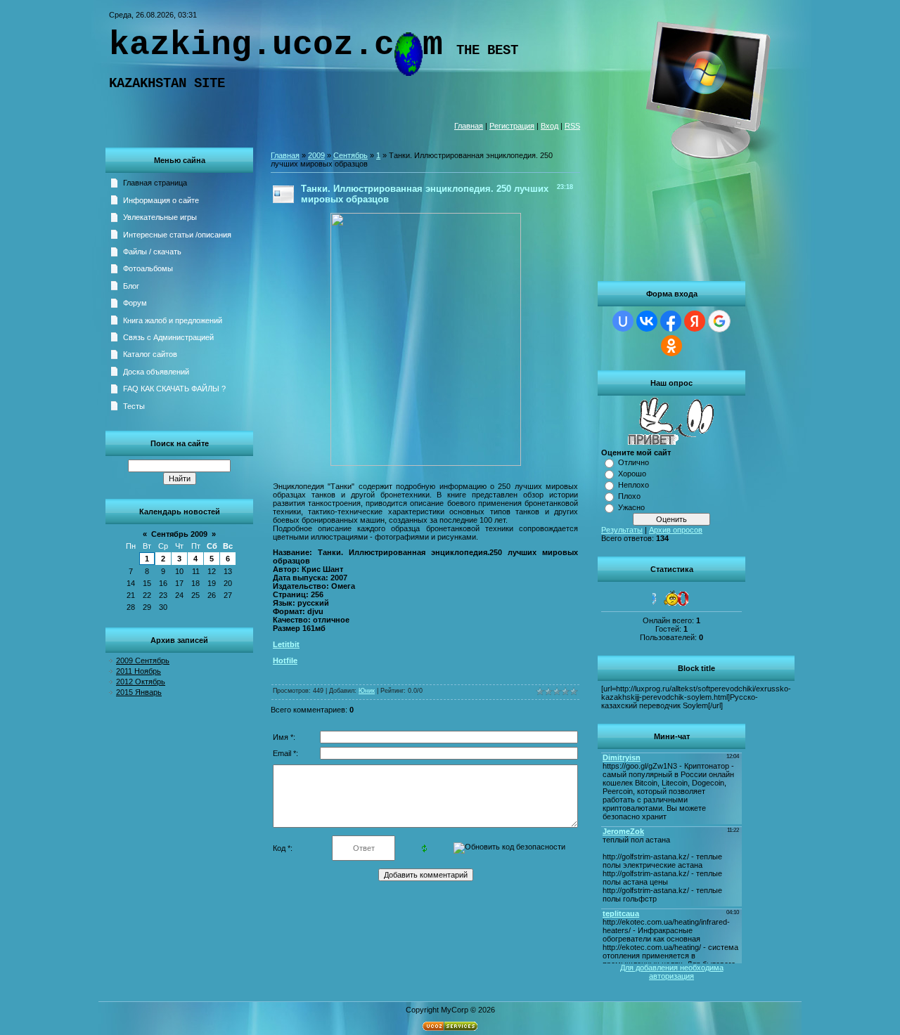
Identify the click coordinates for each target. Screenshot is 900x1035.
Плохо (629, 496)
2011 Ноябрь (138, 671)
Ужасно (631, 507)
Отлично (633, 462)
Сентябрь (350, 155)
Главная (468, 126)
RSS (572, 126)
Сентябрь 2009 (179, 534)
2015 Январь (139, 692)
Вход (549, 126)
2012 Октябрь (140, 681)
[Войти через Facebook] (670, 321)
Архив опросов (675, 530)
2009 (316, 155)
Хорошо (632, 473)
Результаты (622, 530)
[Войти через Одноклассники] (671, 345)
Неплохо (633, 485)
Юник (367, 690)
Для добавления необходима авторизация (672, 971)
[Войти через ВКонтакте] (646, 321)
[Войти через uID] (623, 321)
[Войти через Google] (719, 321)
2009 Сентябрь (142, 660)
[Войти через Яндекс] (694, 321)
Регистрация (511, 126)
